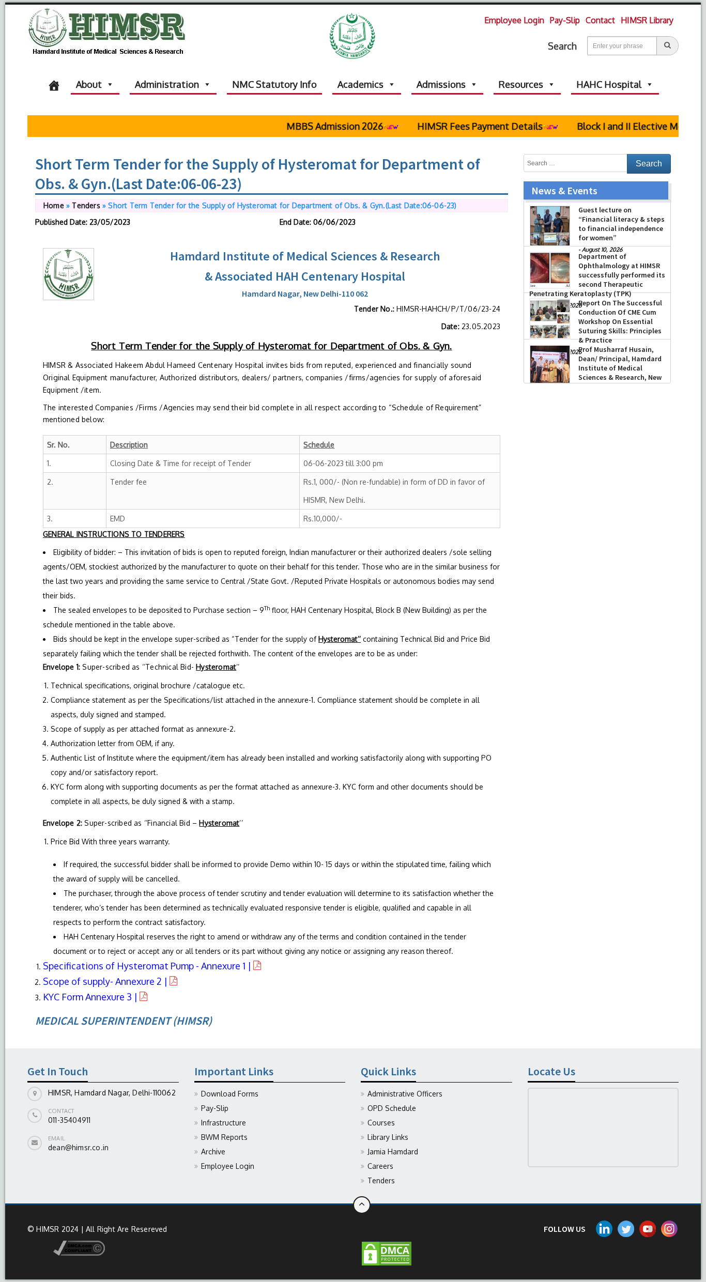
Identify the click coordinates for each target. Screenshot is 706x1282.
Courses (381, 1122)
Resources (521, 84)
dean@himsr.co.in (78, 1147)
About (89, 84)
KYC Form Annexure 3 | (91, 996)
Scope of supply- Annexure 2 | (106, 981)
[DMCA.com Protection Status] (386, 1252)
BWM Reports (224, 1137)
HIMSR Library (647, 20)
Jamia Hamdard (392, 1151)
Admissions (441, 84)
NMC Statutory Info (274, 84)
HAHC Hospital (608, 84)
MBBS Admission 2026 (315, 126)
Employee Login (514, 20)
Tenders (86, 205)
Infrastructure (223, 1122)
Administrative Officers (404, 1093)
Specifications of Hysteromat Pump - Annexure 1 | (148, 965)
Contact (600, 20)
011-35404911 (69, 1120)
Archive (213, 1151)
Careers (380, 1166)
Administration (167, 84)
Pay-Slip (565, 20)
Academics (360, 84)
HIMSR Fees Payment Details (461, 126)
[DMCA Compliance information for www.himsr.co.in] (66, 1247)
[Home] (54, 84)
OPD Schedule (391, 1108)
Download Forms (229, 1093)
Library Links (387, 1137)
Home (53, 205)
